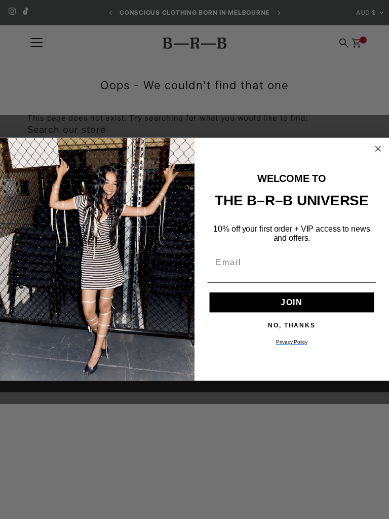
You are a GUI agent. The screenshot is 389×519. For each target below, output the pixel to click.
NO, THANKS (292, 325)
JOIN (292, 303)
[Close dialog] (378, 149)
